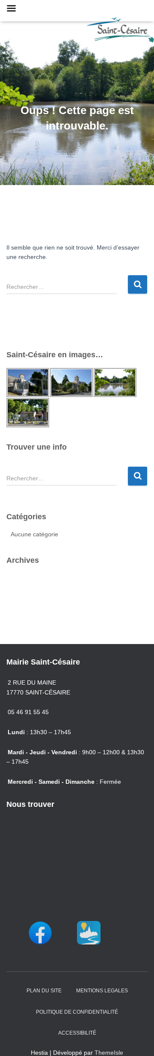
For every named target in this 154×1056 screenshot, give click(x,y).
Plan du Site (44, 991)
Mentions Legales (102, 991)
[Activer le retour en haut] (137, 1039)
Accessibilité (77, 1033)
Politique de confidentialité (77, 1012)
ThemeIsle (109, 1052)
